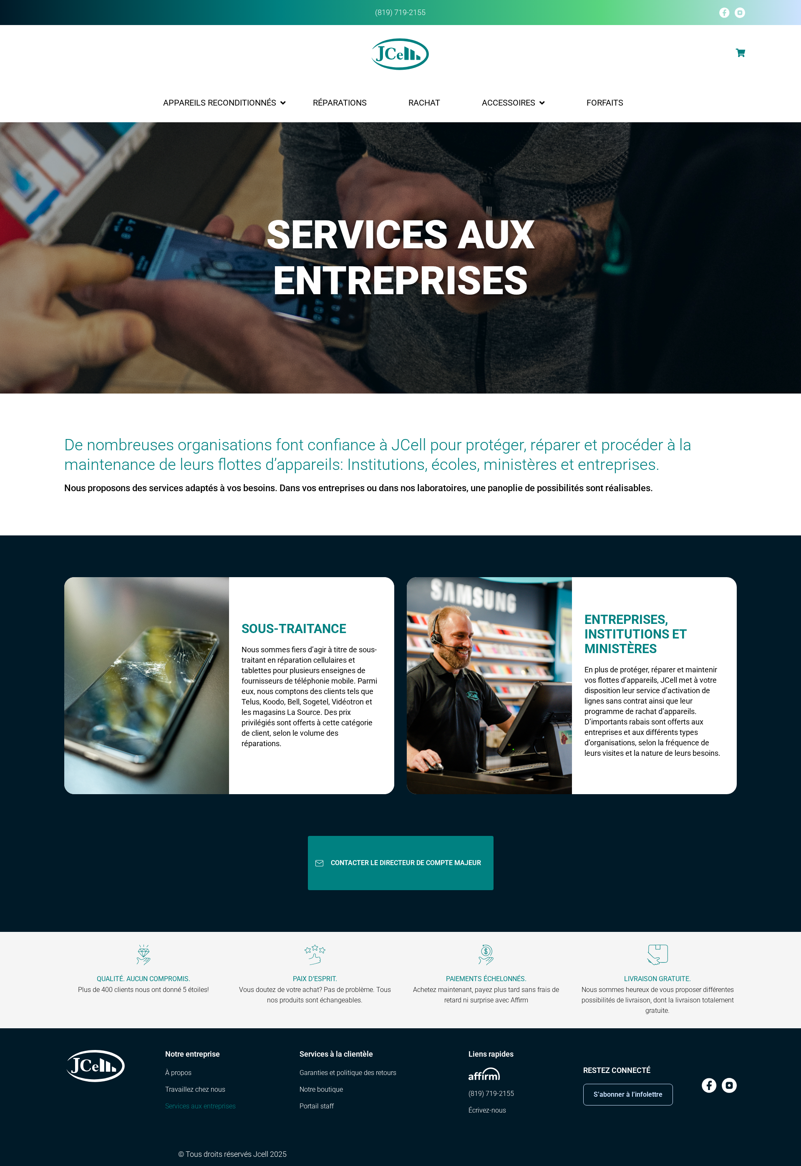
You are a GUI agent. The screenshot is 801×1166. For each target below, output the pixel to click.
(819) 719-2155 (400, 12)
